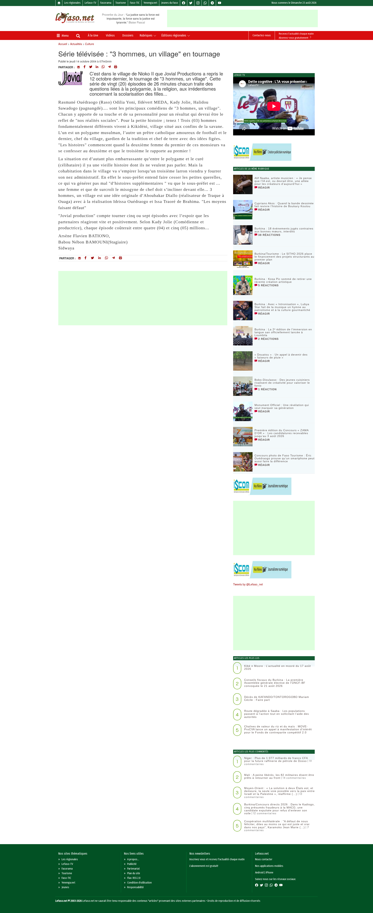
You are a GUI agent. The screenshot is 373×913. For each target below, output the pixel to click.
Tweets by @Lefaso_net (248, 584)
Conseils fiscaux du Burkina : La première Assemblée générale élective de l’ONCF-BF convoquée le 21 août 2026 (274, 682)
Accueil (62, 44)
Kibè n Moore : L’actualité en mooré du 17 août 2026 (277, 667)
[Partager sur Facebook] (84, 67)
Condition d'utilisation (139, 882)
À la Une (93, 35)
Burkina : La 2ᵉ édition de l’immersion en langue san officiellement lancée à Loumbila (283, 332)
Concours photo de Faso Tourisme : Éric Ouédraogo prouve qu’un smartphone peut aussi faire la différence (284, 458)
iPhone (269, 872)
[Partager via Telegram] (109, 67)
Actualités (76, 44)
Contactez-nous (262, 35)
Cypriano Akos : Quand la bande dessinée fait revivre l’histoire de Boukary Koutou (284, 205)
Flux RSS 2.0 (133, 878)
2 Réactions (268, 338)
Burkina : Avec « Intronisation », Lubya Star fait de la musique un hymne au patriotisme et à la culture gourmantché (282, 307)
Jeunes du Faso (169, 2)
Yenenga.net (150, 2)
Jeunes (65, 887)
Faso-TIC (134, 2)
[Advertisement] (242, 18)
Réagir (263, 187)
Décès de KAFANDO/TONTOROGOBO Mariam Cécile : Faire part (276, 698)
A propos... (133, 859)
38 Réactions (268, 234)
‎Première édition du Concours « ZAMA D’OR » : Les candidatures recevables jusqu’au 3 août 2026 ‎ (281, 433)
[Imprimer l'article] (115, 67)
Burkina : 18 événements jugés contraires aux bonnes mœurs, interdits (283, 230)
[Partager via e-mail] (78, 67)
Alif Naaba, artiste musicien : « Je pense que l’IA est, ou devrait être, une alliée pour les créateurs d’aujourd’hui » (283, 181)
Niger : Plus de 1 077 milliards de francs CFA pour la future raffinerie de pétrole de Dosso (276, 759)
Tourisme (120, 2)
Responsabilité (135, 887)
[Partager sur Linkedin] (96, 67)
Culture (89, 44)
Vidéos (110, 35)
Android (259, 872)
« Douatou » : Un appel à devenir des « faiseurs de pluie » (281, 356)
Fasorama (105, 2)
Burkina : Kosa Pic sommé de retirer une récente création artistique (283, 280)
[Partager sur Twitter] (90, 67)
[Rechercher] (78, 36)
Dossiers (127, 35)
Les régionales (72, 2)
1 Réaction (267, 389)
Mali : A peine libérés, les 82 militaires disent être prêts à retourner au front (279, 776)
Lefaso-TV (90, 2)
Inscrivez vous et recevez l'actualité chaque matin (217, 859)
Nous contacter (263, 859)
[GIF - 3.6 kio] (70, 77)
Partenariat (133, 868)
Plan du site (133, 873)
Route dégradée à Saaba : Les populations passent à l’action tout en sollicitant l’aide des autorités (276, 713)
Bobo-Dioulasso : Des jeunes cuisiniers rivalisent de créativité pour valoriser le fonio (282, 382)
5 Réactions (268, 285)
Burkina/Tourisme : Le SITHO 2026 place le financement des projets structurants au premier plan (284, 256)
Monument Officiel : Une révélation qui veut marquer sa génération (281, 406)
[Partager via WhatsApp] (103, 67)
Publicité (132, 864)
